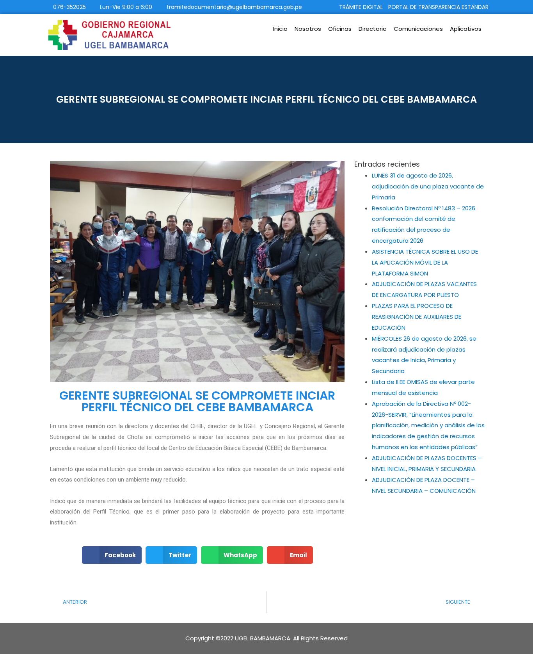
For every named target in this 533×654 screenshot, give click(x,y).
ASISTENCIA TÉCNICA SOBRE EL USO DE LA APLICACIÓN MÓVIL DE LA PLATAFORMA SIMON (425, 262)
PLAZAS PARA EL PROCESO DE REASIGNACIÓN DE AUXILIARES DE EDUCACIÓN (416, 317)
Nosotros (308, 29)
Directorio (373, 29)
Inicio (280, 29)
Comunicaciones (418, 29)
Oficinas (340, 29)
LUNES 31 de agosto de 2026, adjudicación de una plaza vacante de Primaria (428, 186)
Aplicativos (465, 29)
